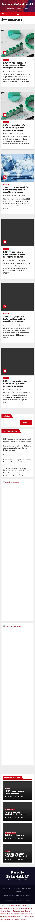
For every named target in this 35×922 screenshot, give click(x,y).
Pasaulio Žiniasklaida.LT (17, 4)
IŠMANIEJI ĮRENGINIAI (11, 900)
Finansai (6, 59)
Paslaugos (28, 900)
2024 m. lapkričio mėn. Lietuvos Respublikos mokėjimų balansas (14, 127)
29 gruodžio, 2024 (11, 196)
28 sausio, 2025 (10, 133)
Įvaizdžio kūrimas (13, 914)
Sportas (7, 851)
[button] (32, 14)
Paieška (6, 416)
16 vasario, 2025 (11, 71)
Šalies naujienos (9, 809)
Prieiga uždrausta (9, 455)
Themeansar (17, 891)
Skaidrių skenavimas (17, 908)
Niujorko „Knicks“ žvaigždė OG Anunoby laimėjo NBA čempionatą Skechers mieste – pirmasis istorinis (17, 462)
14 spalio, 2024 (10, 389)
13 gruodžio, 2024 (11, 260)
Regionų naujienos (6, 919)
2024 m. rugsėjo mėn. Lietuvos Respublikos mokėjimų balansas (14, 319)
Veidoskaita (24, 914)
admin (21, 71)
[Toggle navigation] (18, 14)
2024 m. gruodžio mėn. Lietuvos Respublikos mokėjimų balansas (14, 65)
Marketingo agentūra (14, 905)
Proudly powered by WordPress (12, 888)
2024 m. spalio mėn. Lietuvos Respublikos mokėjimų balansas (14, 254)
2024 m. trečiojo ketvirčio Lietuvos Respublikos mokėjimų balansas (15, 190)
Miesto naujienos (18, 911)
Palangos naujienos (20, 919)
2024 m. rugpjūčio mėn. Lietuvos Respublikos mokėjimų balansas (15, 383)
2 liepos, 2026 (11, 796)
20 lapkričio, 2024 (11, 325)
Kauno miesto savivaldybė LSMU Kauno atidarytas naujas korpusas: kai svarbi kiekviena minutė (17, 448)
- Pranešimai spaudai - (15, 916)
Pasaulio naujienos (10, 832)
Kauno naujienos (28, 916)
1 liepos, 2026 (11, 817)
